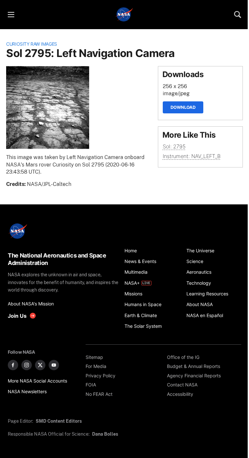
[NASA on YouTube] (54, 365)
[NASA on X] (40, 365)
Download (183, 107)
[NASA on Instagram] (26, 365)
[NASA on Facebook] (13, 365)
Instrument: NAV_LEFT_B (191, 156)
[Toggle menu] (11, 14)
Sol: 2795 (174, 146)
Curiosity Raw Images (31, 44)
